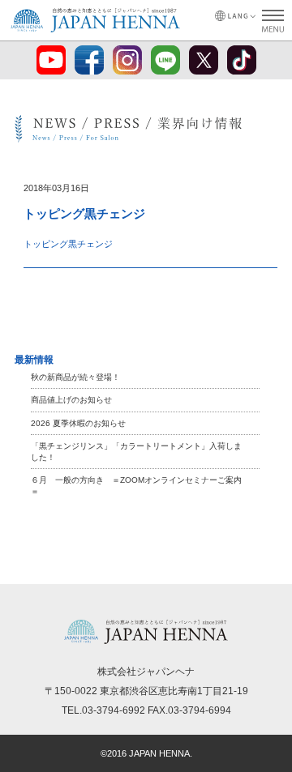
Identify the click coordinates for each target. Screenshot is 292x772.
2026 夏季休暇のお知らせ (78, 423)
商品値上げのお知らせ (71, 399)
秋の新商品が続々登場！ (75, 377)
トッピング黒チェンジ (68, 244)
